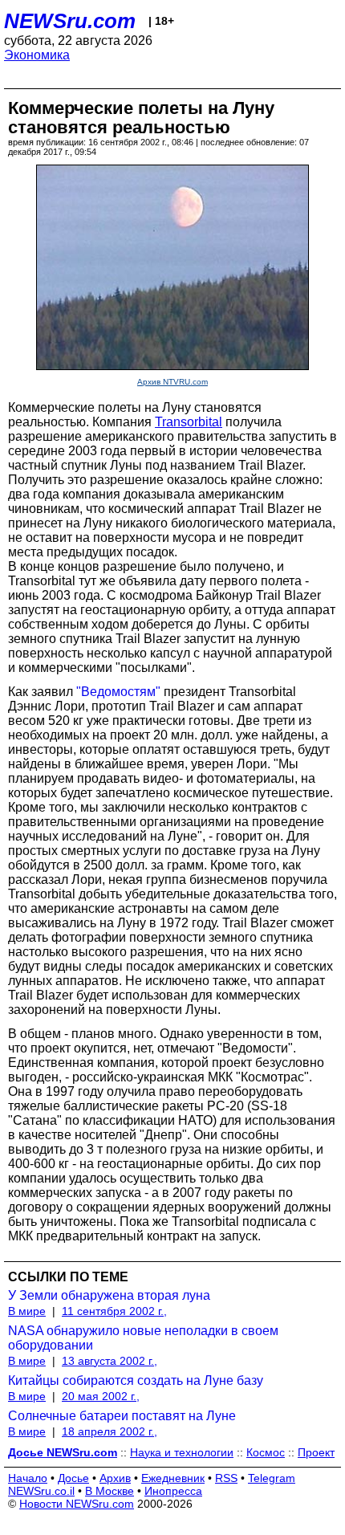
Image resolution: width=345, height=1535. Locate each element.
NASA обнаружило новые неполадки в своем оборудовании (143, 1338)
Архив (115, 1478)
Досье (73, 1478)
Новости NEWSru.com (76, 1503)
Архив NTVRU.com (172, 381)
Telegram (271, 1478)
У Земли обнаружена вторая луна (109, 1295)
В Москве (109, 1490)
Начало (27, 1478)
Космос (265, 1452)
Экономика (37, 55)
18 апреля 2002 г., (109, 1431)
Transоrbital (188, 422)
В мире (27, 1311)
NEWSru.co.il (41, 1490)
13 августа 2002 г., (109, 1360)
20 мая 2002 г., (101, 1396)
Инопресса (173, 1490)
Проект (316, 1452)
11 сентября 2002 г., (114, 1311)
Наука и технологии (181, 1452)
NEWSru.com (70, 21)
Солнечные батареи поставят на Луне (122, 1416)
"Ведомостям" (118, 691)
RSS (226, 1478)
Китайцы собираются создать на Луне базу (135, 1380)
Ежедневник (173, 1478)
